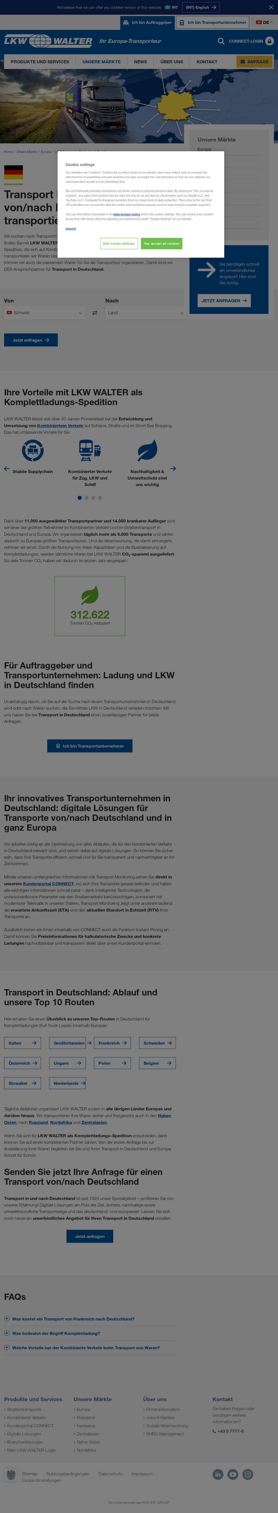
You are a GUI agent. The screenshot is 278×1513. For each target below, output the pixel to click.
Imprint (71, 228)
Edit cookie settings (119, 243)
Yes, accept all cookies (161, 243)
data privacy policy (126, 214)
